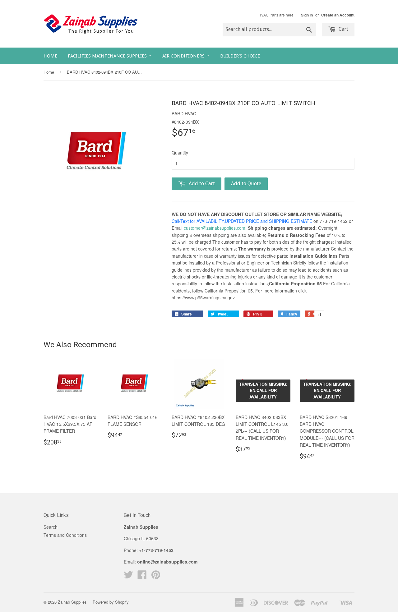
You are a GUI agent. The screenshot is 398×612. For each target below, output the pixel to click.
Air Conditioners (184, 56)
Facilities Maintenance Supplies (108, 56)
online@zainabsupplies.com (167, 562)
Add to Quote (246, 183)
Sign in (307, 15)
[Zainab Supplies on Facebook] (142, 576)
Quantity (180, 153)
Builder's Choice (240, 56)
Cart (342, 29)
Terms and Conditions (65, 535)
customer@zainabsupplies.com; (215, 228)
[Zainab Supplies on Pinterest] (155, 576)
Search (51, 527)
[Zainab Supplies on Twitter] (128, 576)
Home (50, 56)
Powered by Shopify (111, 602)
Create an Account (337, 15)
